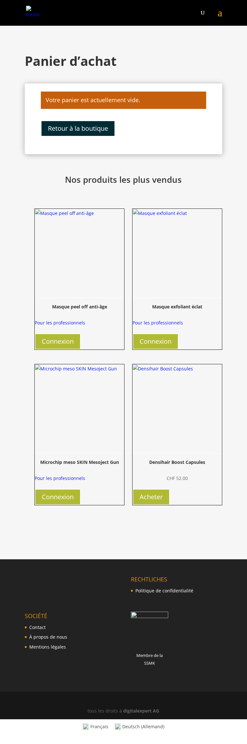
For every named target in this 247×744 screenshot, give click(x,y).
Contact (37, 627)
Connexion (58, 341)
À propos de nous (48, 637)
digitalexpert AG (141, 711)
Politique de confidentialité (164, 591)
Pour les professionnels (60, 323)
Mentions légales (47, 647)
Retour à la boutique (78, 128)
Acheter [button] (151, 496)
